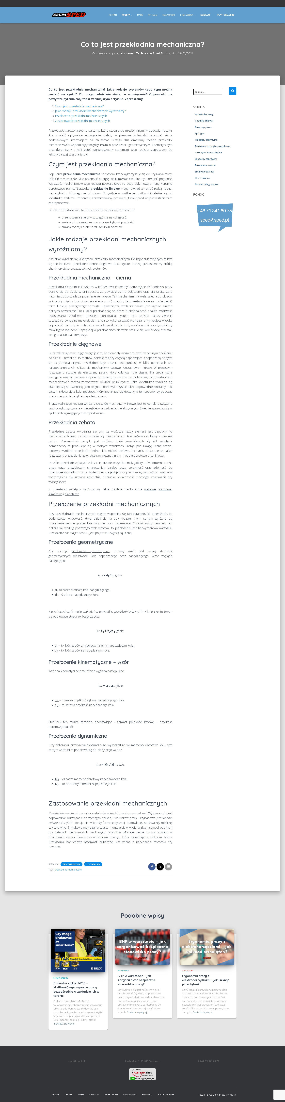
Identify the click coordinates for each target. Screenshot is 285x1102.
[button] (131, 15)
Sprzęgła (200, 133)
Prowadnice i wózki (205, 165)
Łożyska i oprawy (204, 114)
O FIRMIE (113, 15)
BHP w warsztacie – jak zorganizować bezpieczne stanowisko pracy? (136, 980)
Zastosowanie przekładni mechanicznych (82, 121)
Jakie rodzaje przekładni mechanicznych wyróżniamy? (90, 111)
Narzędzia (123, 970)
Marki (140, 15)
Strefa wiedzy (93, 864)
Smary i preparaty (204, 171)
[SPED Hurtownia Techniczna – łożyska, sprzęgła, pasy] (69, 15)
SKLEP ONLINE (168, 15)
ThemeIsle (231, 1094)
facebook (231, 3)
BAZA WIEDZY (187, 15)
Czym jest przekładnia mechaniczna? (79, 106)
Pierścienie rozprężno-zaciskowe (212, 146)
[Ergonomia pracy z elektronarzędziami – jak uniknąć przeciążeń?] (207, 946)
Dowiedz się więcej (64, 1023)
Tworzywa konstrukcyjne (208, 152)
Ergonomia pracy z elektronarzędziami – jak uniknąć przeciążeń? (205, 980)
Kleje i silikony (202, 177)
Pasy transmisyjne (71, 864)
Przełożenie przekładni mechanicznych (81, 116)
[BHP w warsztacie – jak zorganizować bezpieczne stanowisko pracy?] (142, 946)
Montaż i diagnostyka (206, 184)
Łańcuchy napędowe (206, 158)
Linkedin (236, 3)
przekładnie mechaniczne (68, 869)
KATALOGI (153, 15)
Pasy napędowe (203, 127)
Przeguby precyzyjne (206, 139)
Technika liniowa (204, 120)
